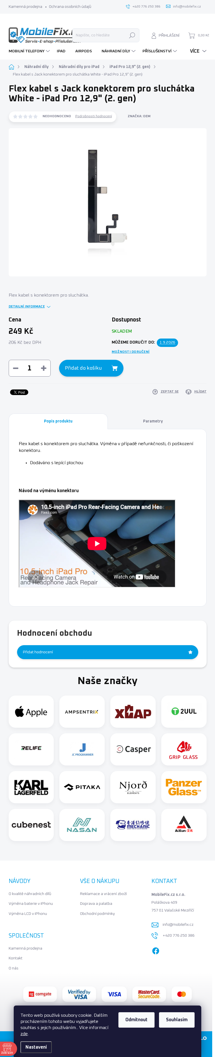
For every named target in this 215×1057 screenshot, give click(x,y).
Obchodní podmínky (97, 914)
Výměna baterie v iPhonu (31, 904)
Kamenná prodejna (25, 7)
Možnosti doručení (130, 352)
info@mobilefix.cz (178, 925)
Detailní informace (27, 306)
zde (24, 1034)
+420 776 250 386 (179, 936)
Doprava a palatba (96, 904)
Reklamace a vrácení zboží (103, 894)
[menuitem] (30, 51)
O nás (13, 968)
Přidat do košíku (83, 368)
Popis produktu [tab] (58, 421)
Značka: (139, 116)
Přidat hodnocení (38, 652)
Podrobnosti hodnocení (93, 116)
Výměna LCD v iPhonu (28, 914)
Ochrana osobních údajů (70, 7)
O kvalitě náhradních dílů (30, 894)
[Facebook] (155, 950)
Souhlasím (177, 1020)
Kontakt (15, 958)
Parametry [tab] (153, 421)
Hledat (132, 35)
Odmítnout (136, 1020)
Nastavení (36, 1047)
